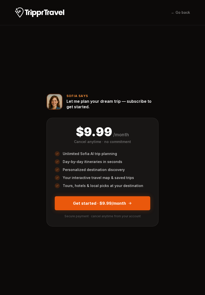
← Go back (180, 12)
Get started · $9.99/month (99, 203)
